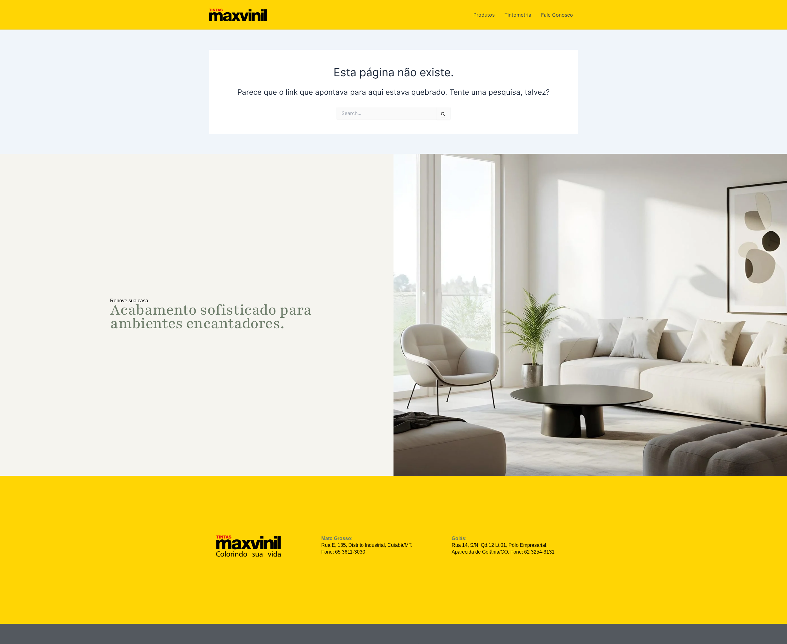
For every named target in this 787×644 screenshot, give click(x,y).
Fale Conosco (557, 15)
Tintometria (517, 15)
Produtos (484, 15)
